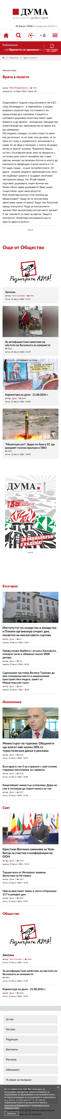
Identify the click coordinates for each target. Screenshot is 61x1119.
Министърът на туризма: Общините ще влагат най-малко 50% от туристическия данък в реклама (28, 747)
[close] (58, 1088)
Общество (13, 58)
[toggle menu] (55, 35)
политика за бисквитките (17, 1105)
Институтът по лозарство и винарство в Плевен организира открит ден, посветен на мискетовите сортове (29, 631)
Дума (14, 398)
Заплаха (10, 292)
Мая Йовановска (18, 88)
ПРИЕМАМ (11, 1114)
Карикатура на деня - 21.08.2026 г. (26, 394)
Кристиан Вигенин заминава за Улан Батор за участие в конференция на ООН (28, 853)
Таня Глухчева (18, 296)
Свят (6, 808)
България (10, 586)
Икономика (12, 702)
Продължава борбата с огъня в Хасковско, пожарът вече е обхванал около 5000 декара (30, 654)
